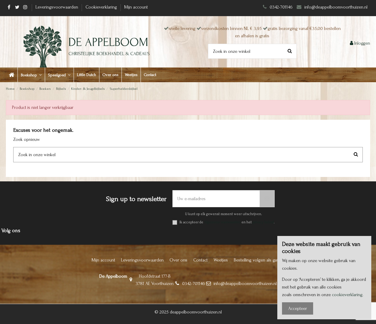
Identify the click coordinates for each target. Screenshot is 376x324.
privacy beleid (263, 222)
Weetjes (221, 260)
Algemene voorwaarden (222, 222)
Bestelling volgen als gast (257, 260)
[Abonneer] (267, 198)
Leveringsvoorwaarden (57, 7)
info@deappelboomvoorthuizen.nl (336, 7)
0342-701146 (281, 7)
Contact (200, 260)
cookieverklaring (347, 294)
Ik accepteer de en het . (227, 222)
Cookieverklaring (101, 7)
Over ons (178, 260)
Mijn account (136, 7)
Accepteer (297, 308)
